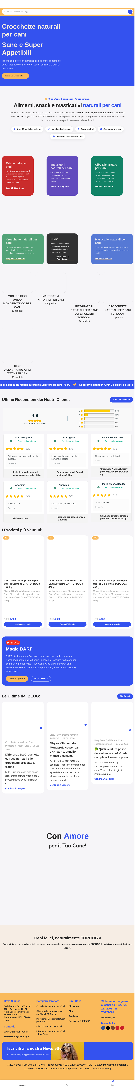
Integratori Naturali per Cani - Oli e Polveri (50, 1032)
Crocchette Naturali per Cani (50, 1006)
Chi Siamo (74, 1006)
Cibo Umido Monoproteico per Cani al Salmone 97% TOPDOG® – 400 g (22, 583)
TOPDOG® (13, 729)
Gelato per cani (20, 518)
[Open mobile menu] (3, 4)
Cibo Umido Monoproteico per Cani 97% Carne (49, 1012)
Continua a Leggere (15, 788)
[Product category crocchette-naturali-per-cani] (117, 296)
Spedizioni (74, 1016)
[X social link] (108, 1028)
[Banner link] (23, 176)
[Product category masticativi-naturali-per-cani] (50, 289)
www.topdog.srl (108, 1018)
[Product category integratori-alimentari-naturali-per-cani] (84, 298)
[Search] (130, 12)
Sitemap (107, 1068)
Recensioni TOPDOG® (79, 1021)
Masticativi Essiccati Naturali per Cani (51, 1020)
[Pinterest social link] (122, 1028)
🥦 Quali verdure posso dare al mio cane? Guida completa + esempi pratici (111, 753)
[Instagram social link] (113, 1028)
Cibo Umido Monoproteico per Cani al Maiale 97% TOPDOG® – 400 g (111, 583)
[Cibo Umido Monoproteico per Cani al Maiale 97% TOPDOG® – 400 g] (112, 556)
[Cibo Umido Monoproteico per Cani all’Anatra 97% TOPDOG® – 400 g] (67, 556)
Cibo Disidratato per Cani (49, 1026)
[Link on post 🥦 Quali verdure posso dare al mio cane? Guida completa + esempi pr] (112, 718)
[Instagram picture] (18, 971)
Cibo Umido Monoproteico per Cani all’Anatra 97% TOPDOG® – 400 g (67, 583)
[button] (23, 624)
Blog (27, 746)
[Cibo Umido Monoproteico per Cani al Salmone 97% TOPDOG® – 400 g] (23, 556)
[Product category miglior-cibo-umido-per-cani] (17, 293)
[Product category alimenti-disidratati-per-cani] (17, 353)
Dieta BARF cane (108, 740)
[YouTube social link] (117, 1028)
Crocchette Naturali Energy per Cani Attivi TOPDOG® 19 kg (114, 472)
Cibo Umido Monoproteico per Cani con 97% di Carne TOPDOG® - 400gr (22, 597)
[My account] (132, 4)
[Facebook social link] (103, 1028)
